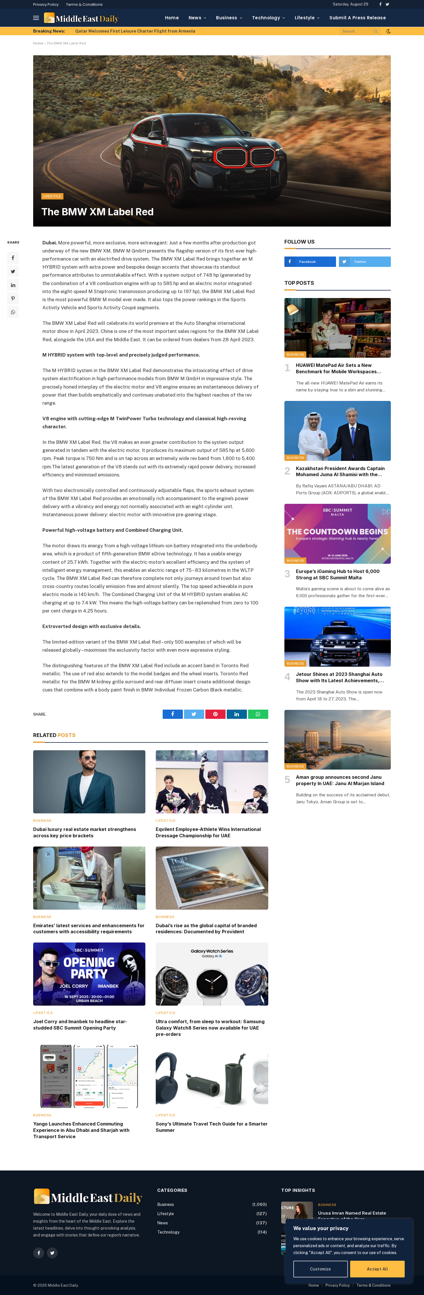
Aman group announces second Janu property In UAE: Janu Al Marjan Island (340, 780)
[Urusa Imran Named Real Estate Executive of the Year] (297, 1213)
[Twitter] (13, 271)
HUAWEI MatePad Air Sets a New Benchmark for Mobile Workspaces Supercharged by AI (336, 368)
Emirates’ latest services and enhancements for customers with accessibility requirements (89, 929)
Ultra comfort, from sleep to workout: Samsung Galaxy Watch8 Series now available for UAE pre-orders (210, 1028)
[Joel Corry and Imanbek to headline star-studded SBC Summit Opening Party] (89, 974)
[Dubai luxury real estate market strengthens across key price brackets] (89, 781)
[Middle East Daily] (81, 18)
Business (226, 18)
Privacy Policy (46, 4)
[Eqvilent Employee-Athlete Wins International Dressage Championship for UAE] (212, 781)
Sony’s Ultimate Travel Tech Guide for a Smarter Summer (212, 1127)
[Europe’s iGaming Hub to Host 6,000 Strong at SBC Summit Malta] (337, 534)
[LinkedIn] (13, 285)
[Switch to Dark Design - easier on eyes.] (388, 31)
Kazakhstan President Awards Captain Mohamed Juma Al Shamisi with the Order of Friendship (340, 471)
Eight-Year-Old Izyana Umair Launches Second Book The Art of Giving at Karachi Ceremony (140, 31)
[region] (349, 1251)
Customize (320, 1269)
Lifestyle (305, 18)
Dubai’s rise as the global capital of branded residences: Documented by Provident (206, 929)
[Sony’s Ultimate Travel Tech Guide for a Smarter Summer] (212, 1076)
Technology (266, 18)
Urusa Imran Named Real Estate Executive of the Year (352, 1216)
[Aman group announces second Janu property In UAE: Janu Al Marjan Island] (337, 740)
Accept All (377, 1269)
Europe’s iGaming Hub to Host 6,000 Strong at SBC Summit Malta (338, 574)
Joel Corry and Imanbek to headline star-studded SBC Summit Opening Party (80, 1025)
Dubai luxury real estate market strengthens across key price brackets (84, 832)
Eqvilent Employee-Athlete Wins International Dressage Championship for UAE (208, 832)
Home (172, 18)
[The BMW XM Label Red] (212, 140)
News (195, 18)
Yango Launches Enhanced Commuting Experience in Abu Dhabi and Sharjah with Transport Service (81, 1130)
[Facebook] (13, 257)
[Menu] (36, 17)
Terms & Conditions (84, 4)
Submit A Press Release (357, 18)
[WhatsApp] (13, 312)
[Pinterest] (13, 298)
